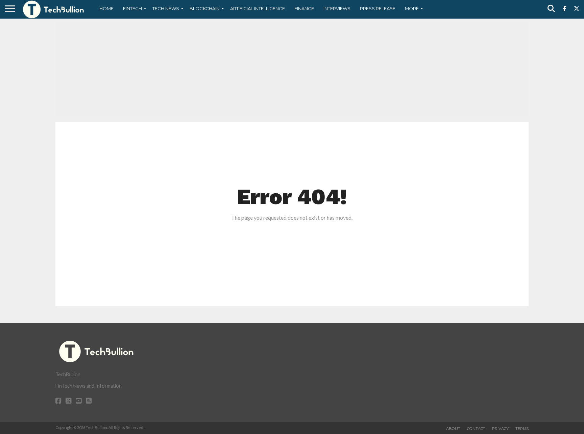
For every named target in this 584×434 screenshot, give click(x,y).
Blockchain (205, 8)
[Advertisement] (292, 69)
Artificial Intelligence (257, 8)
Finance (304, 8)
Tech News (165, 8)
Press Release (377, 8)
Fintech (132, 8)
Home (106, 8)
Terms (522, 428)
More (412, 8)
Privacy (500, 428)
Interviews (336, 8)
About (453, 428)
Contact (476, 428)
